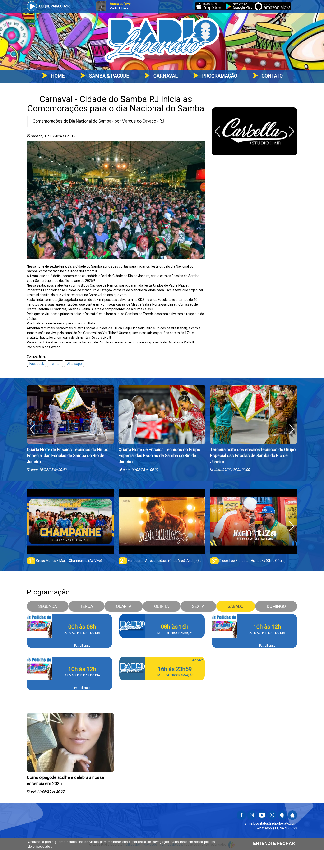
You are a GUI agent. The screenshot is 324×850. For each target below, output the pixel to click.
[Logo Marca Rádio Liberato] (162, 41)
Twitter (55, 364)
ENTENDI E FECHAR (274, 843)
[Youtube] (262, 819)
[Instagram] (251, 819)
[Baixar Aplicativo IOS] (210, 9)
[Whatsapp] (272, 819)
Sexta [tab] (198, 606)
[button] (291, 131)
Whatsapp (74, 364)
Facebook (36, 364)
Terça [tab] (86, 606)
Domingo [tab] (276, 606)
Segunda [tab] (47, 606)
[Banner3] (254, 131)
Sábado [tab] (236, 606)
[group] (70, 526)
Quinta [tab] (161, 606)
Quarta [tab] (123, 606)
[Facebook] (241, 819)
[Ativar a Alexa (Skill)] (272, 9)
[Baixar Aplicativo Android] (238, 9)
